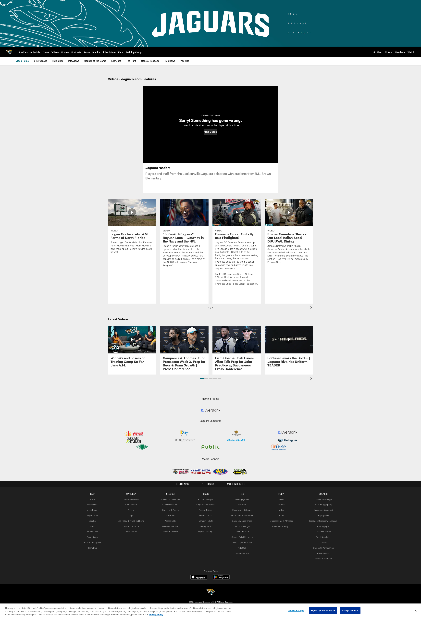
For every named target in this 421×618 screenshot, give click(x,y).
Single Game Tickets (205, 504)
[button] (210, 132)
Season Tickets (205, 510)
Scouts (92, 526)
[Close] (415, 610)
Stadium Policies (170, 531)
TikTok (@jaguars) (323, 526)
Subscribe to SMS (323, 531)
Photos (281, 504)
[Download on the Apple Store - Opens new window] (198, 577)
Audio (281, 515)
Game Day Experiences (242, 521)
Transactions (92, 504)
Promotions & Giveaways (242, 515)
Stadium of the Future (170, 499)
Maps (131, 515)
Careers (323, 542)
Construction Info (170, 504)
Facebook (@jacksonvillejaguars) (323, 521)
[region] (210, 610)
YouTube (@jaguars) (323, 504)
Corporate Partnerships (323, 548)
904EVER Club (242, 553)
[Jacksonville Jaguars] (210, 592)
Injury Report (92, 510)
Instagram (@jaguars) (323, 510)
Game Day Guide (131, 499)
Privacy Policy (323, 553)
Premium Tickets (205, 521)
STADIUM (170, 494)
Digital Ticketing (205, 531)
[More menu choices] (145, 52)
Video (281, 510)
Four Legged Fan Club (242, 542)
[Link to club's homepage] (9, 52)
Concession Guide (131, 526)
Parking (131, 510)
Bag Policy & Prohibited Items (131, 521)
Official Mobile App (323, 499)
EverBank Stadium (170, 526)
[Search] (374, 52)
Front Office (92, 531)
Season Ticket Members (242, 537)
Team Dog (92, 548)
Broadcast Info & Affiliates (281, 521)
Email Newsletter (323, 537)
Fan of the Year (242, 531)
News (281, 499)
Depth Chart (92, 515)
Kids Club (242, 548)
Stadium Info (131, 504)
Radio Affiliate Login (281, 526)
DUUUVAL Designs (242, 526)
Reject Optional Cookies (323, 610)
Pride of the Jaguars (92, 542)
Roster (92, 499)
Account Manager (205, 499)
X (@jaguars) (323, 515)
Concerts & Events (170, 510)
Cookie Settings (296, 610)
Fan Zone (242, 504)
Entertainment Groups (242, 510)
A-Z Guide (170, 515)
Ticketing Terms (205, 526)
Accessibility (170, 521)
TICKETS (205, 494)
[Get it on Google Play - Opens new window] (221, 579)
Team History (92, 537)
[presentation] (311, 308)
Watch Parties (131, 531)
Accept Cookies (350, 610)
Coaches (92, 521)
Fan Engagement (242, 499)
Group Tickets (205, 515)
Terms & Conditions (323, 558)
